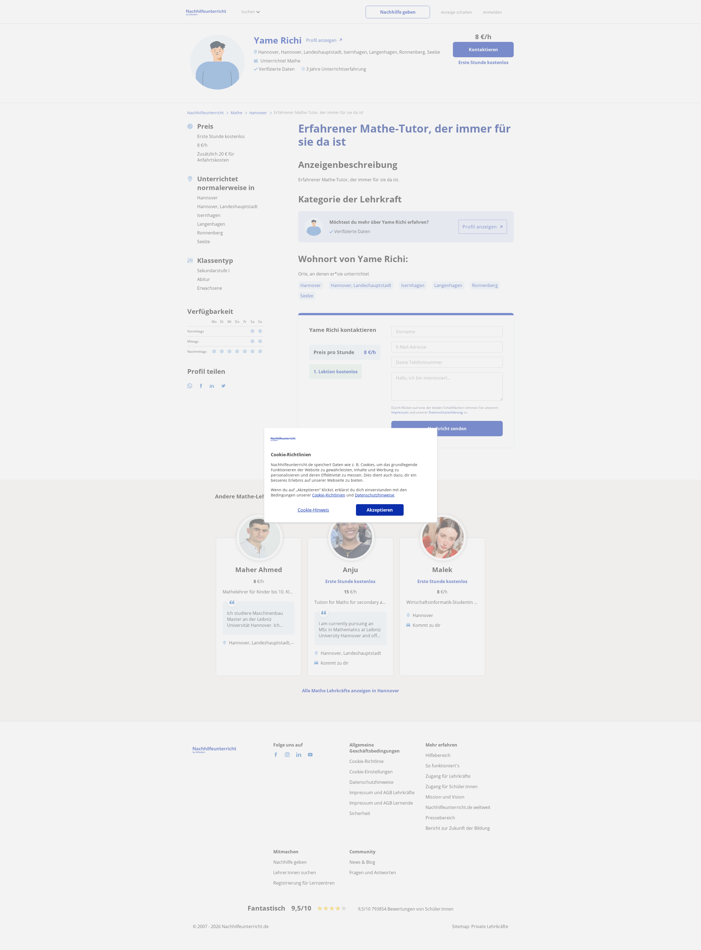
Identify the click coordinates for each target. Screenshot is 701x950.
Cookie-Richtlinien (328, 495)
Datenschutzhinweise (374, 495)
